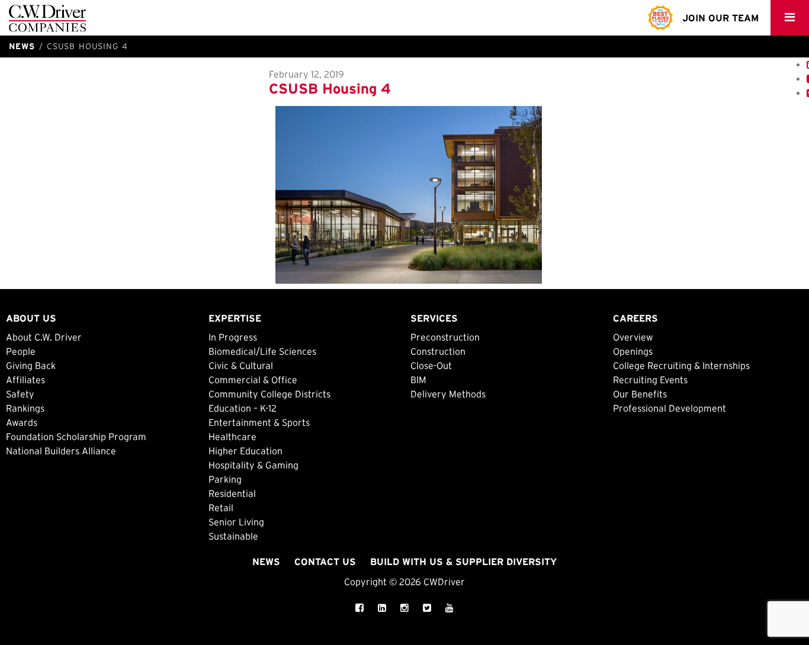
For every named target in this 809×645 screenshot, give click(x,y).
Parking (225, 479)
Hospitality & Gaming (253, 465)
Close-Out (431, 365)
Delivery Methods (448, 394)
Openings (633, 351)
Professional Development (669, 408)
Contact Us (325, 561)
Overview (633, 337)
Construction (438, 351)
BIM (418, 379)
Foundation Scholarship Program (76, 436)
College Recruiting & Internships (681, 365)
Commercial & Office (252, 379)
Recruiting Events (650, 379)
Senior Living (236, 521)
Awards (21, 422)
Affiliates (25, 379)
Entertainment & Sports (259, 422)
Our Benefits (640, 394)
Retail (220, 507)
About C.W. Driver (44, 337)
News (266, 561)
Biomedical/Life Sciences (262, 351)
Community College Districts (269, 394)
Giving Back (31, 365)
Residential (232, 493)
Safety (20, 394)
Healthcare (232, 436)
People (21, 351)
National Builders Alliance (61, 450)
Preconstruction (445, 337)
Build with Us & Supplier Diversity (463, 561)
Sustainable (233, 536)
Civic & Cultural (240, 365)
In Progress (232, 337)
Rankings (25, 408)
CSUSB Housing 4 (330, 89)
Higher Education (245, 450)
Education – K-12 (242, 408)
